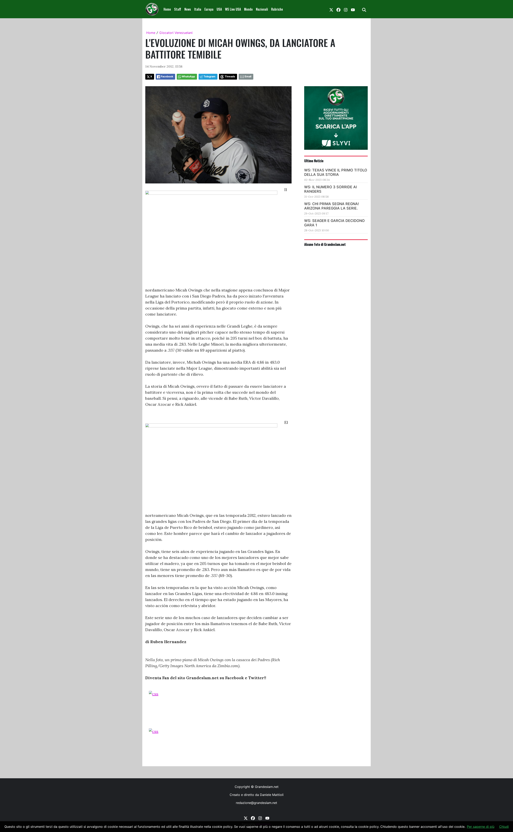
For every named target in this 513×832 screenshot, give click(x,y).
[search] (364, 9)
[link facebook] (338, 9)
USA (219, 9)
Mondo (248, 9)
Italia (197, 9)
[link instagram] (345, 9)
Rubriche (277, 9)
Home (167, 9)
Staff (177, 9)
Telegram (209, 76)
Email (248, 76)
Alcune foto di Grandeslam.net (325, 244)
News (187, 9)
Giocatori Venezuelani (176, 33)
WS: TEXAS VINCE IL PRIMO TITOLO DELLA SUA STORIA (335, 172)
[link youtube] (352, 9)
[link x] (331, 9)
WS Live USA (233, 9)
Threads (230, 76)
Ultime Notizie (313, 160)
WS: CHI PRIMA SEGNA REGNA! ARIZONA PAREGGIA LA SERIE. (331, 206)
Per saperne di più (480, 827)
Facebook (167, 76)
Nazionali (262, 9)
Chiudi (504, 827)
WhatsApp (188, 76)
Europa (208, 9)
